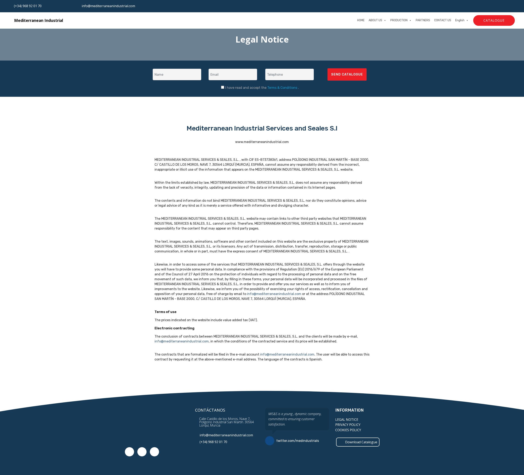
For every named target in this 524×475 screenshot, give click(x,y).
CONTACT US (442, 20)
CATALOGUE (494, 20)
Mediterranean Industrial (38, 20)
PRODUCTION (399, 20)
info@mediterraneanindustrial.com (108, 6)
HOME (361, 20)
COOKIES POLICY (348, 430)
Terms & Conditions (282, 88)
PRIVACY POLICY (347, 424)
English (459, 20)
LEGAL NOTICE (346, 419)
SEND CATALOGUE (347, 74)
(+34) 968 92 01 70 (28, 6)
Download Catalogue (361, 442)
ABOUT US (375, 20)
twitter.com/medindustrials (297, 441)
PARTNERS (423, 20)
